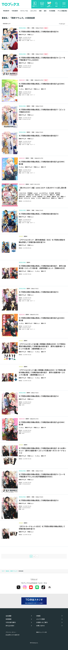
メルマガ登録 (40, 619)
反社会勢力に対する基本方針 (12, 635)
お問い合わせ (40, 625)
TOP (3, 571)
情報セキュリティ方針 (41, 632)
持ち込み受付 (10, 625)
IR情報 (38, 616)
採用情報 (8, 619)
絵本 (45, 11)
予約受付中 (6, 11)
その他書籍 (52, 11)
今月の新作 (15, 11)
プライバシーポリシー (11, 632)
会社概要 (8, 616)
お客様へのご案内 (42, 622)
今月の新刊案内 (11, 622)
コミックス (33, 11)
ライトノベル (24, 11)
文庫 (40, 11)
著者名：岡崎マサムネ (12, 571)
